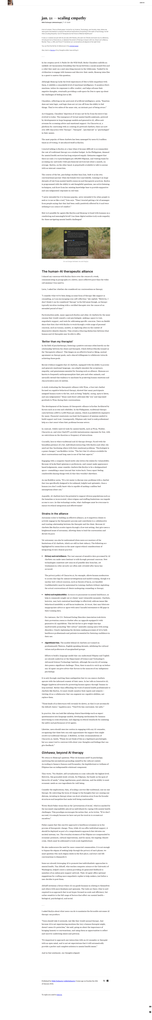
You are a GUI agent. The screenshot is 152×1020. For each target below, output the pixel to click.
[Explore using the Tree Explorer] (150, 1012)
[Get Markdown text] (150, 1006)
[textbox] (76, 18)
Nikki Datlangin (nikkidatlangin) (52, 22)
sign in (59, 994)
